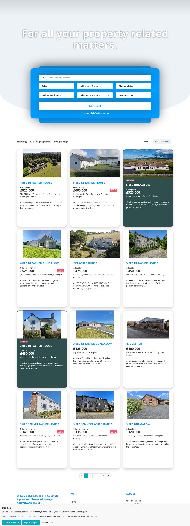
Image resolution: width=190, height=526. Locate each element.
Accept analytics (11, 522)
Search (95, 105)
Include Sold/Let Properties (96, 113)
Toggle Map (61, 141)
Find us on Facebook (133, 501)
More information (49, 522)
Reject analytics (31, 522)
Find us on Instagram (133, 503)
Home (73, 502)
